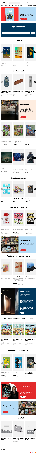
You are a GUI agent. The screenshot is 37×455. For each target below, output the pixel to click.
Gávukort (34, 5)
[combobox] (14, 3)
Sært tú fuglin (25, 104)
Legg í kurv (23, 117)
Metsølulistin (30, 5)
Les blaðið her (24, 18)
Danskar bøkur (25, 386)
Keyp (22, 312)
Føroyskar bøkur (9, 406)
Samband (35, 449)
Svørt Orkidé (25, 292)
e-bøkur (5, 5)
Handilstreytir (23, 449)
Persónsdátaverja (30, 449)
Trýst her (23, 250)
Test (19, 449)
